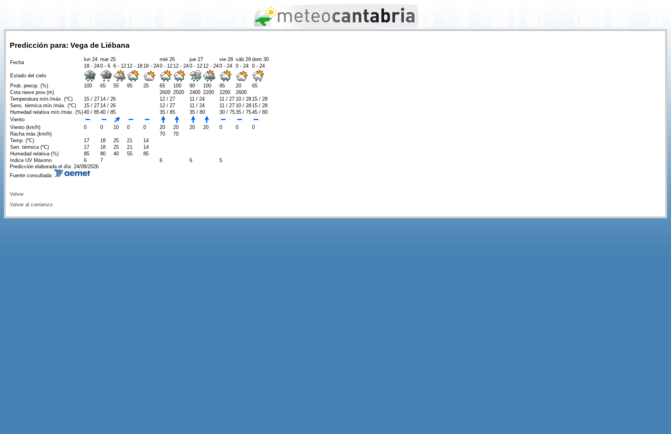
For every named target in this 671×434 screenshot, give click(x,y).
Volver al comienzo (31, 204)
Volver (17, 194)
